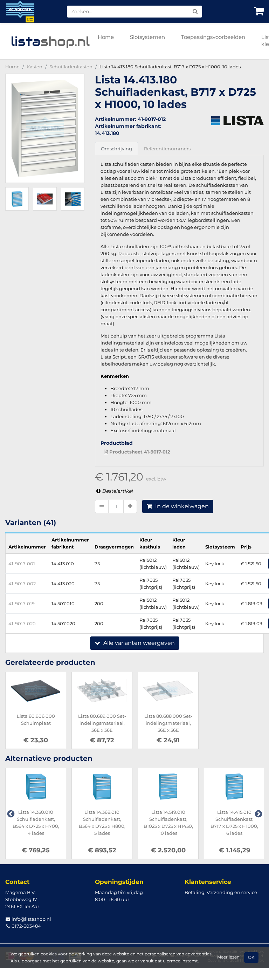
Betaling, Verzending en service (221, 892)
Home (106, 37)
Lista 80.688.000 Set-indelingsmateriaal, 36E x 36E (168, 723)
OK (251, 957)
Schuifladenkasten (70, 66)
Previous (10, 813)
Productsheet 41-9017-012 (139, 452)
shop (50, 41)
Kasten (34, 66)
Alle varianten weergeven (138, 643)
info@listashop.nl (31, 919)
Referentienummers (167, 148)
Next (257, 813)
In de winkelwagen (181, 506)
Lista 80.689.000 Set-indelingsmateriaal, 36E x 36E (102, 723)
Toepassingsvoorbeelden (213, 37)
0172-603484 (26, 926)
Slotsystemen (147, 37)
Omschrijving (116, 148)
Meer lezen (228, 957)
